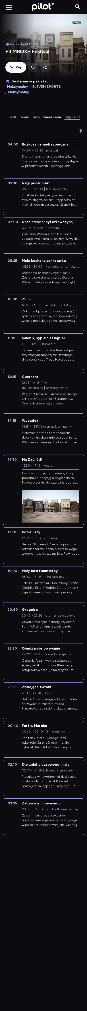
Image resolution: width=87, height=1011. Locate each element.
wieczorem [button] (52, 117)
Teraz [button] (24, 117)
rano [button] (36, 117)
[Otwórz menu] (8, 7)
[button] (81, 130)
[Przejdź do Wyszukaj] (77, 7)
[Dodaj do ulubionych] (33, 67)
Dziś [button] (13, 117)
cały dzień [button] (72, 117)
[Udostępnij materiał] (45, 67)
